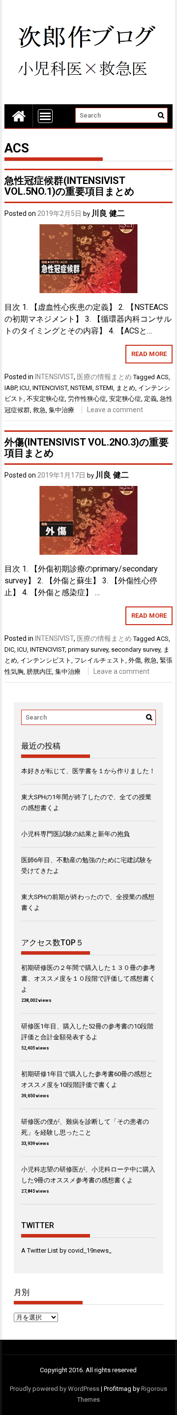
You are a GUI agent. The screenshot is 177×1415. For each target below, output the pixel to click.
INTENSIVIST (54, 377)
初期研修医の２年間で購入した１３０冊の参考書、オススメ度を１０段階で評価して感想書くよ (88, 978)
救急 (39, 410)
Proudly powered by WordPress (54, 1388)
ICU (25, 387)
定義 (150, 398)
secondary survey (135, 649)
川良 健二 (108, 213)
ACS (162, 377)
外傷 (134, 660)
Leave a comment (115, 410)
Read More (149, 354)
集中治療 (61, 410)
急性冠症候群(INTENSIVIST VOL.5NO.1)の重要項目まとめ (69, 186)
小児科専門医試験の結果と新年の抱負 (75, 834)
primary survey (88, 649)
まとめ (125, 387)
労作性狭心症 (87, 398)
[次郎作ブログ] (18, 115)
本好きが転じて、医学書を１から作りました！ (88, 771)
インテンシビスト (45, 660)
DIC (9, 649)
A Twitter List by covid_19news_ (66, 1250)
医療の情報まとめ (104, 377)
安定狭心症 (125, 398)
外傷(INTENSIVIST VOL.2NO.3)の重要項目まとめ (86, 447)
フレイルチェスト (99, 660)
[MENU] (45, 116)
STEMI (104, 387)
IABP (10, 387)
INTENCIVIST (49, 387)
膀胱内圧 (39, 671)
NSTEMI (81, 387)
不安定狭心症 (46, 398)
